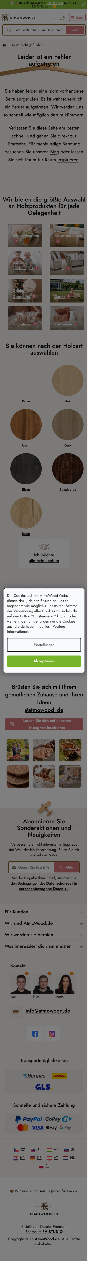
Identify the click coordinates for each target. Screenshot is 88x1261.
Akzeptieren (44, 661)
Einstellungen (44, 645)
